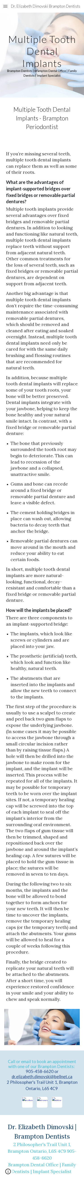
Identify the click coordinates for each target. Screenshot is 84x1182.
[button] (5, 6)
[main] (42, 55)
